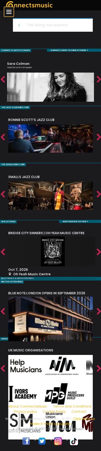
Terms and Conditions (72, 406)
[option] (50, 80)
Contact (78, 411)
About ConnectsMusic (27, 406)
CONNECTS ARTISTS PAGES (15, 50)
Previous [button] (2, 79)
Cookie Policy (54, 411)
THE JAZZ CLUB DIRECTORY (15, 107)
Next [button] (98, 79)
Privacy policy (25, 411)
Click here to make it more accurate (62, 421)
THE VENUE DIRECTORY (13, 164)
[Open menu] (9, 12)
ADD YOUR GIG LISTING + (75, 221)
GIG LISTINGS (8, 221)
